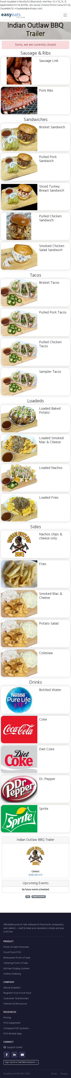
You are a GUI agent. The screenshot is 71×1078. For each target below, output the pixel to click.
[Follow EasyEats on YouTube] (22, 1055)
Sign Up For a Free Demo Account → (21, 1062)
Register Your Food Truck (17, 993)
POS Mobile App (12, 1034)
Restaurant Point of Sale (16, 958)
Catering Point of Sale (15, 963)
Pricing (7, 1018)
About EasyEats (11, 988)
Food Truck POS (12, 952)
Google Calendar (39, 896)
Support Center (14, 1047)
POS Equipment (12, 1023)
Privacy (64, 1074)
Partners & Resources (15, 1004)
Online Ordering (12, 974)
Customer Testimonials (16, 998)
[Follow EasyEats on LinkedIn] (14, 1055)
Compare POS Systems (16, 1028)
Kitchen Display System (16, 969)
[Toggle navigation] (65, 15)
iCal (27, 896)
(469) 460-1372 (35, 875)
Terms (54, 1074)
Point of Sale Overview (16, 947)
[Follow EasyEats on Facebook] (6, 1055)
